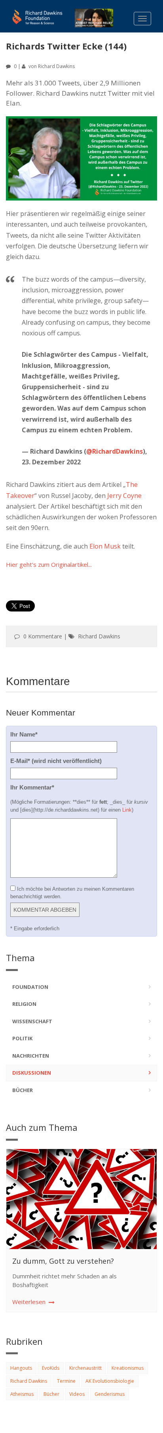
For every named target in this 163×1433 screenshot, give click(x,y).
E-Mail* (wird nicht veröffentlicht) (56, 760)
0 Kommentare (42, 636)
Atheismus (22, 1394)
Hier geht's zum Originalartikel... (49, 564)
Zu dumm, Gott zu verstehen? (63, 1261)
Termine (66, 1381)
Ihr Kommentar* (32, 787)
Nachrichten (30, 1055)
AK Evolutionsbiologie (109, 1381)
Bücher (22, 1090)
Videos (77, 1394)
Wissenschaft (32, 1021)
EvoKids (50, 1368)
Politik (22, 1038)
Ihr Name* (24, 734)
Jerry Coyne (124, 495)
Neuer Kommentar (40, 712)
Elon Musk (105, 546)
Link (127, 810)
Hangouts (21, 1368)
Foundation (30, 986)
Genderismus (110, 1394)
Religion (24, 1003)
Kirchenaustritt (85, 1368)
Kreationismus (128, 1368)
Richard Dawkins (56, 66)
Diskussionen (31, 1072)
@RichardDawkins (114, 451)
